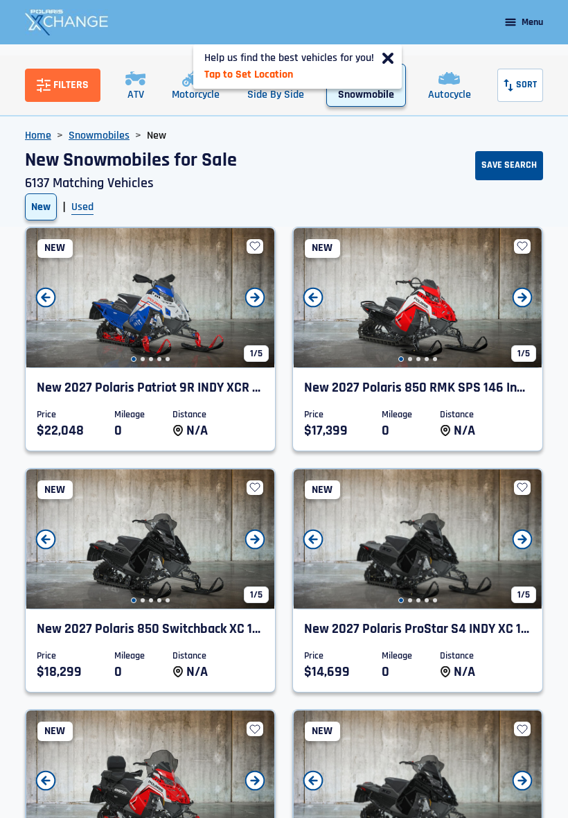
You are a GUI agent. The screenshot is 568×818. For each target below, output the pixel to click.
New (41, 207)
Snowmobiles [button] (99, 135)
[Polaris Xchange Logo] (66, 22)
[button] (133, 359)
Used (82, 207)
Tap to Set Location (248, 74)
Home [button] (38, 135)
